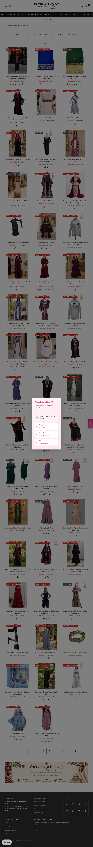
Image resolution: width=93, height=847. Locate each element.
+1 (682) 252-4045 (44, 427)
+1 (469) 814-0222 (44, 443)
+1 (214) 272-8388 (44, 435)
